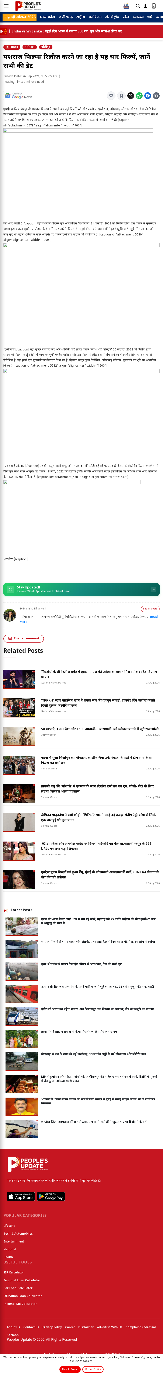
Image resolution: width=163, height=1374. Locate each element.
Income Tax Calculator (20, 1304)
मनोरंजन (95, 17)
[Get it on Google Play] (51, 1196)
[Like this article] (111, 95)
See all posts (150, 609)
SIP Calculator (13, 1273)
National (9, 1250)
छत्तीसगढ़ (66, 17)
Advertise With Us (109, 1327)
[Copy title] (156, 95)
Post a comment (26, 639)
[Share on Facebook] (147, 95)
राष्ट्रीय (80, 17)
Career (70, 1327)
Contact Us (31, 1327)
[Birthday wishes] (126, 6)
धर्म (149, 17)
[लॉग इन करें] (145, 6)
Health (8, 1257)
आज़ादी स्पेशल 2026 (19, 17)
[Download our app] (154, 6)
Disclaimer (86, 1327)
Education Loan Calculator (22, 1296)
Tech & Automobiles (18, 1234)
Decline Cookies (93, 1369)
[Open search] (138, 6)
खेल (126, 17)
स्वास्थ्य (138, 17)
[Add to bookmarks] (121, 95)
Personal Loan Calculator (21, 1281)
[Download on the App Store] (21, 1196)
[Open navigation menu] (6, 6)
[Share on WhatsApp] (139, 95)
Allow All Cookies (70, 1369)
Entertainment (13, 1242)
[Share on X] (130, 95)
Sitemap (13, 1335)
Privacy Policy (52, 1327)
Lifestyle (9, 1226)
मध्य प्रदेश (47, 17)
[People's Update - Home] (28, 6)
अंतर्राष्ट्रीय (112, 17)
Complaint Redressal (141, 1327)
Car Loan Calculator (17, 1288)
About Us (13, 1327)
